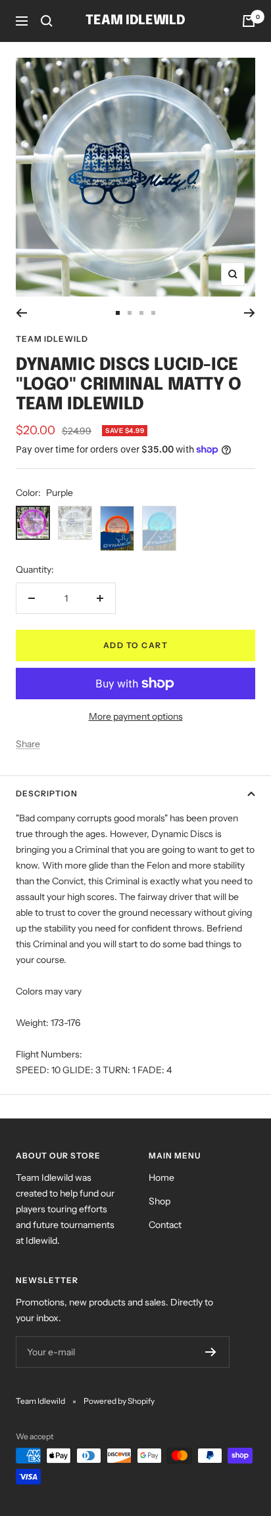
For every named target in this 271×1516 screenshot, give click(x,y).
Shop (159, 1201)
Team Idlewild (52, 339)
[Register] (210, 1352)
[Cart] (248, 21)
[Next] (249, 313)
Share (28, 744)
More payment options (136, 716)
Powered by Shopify (119, 1401)
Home (161, 1177)
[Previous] (21, 313)
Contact (165, 1225)
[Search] (47, 21)
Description (47, 793)
